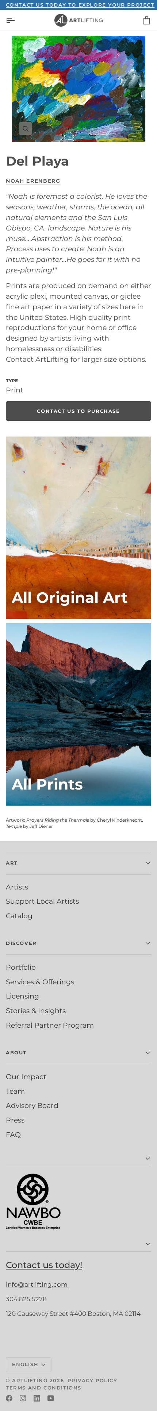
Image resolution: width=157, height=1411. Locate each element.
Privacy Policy (92, 1380)
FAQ (13, 1134)
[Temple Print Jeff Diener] (78, 714)
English (25, 1364)
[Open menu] (17, 20)
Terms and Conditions (43, 1388)
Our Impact (26, 1076)
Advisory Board (32, 1105)
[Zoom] (78, 89)
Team (15, 1091)
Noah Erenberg (33, 181)
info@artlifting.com (37, 1284)
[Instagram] (23, 1398)
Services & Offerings (40, 981)
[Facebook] (9, 1398)
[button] (78, 1158)
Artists (17, 887)
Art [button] (12, 863)
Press (15, 1120)
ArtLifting (29, 1380)
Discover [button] (21, 943)
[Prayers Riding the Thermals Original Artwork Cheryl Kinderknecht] (78, 528)
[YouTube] (50, 1398)
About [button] (16, 1052)
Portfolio (21, 967)
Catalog (19, 915)
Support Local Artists (42, 901)
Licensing (22, 996)
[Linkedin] (37, 1398)
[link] (78, 411)
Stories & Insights (36, 1010)
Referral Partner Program (50, 1025)
